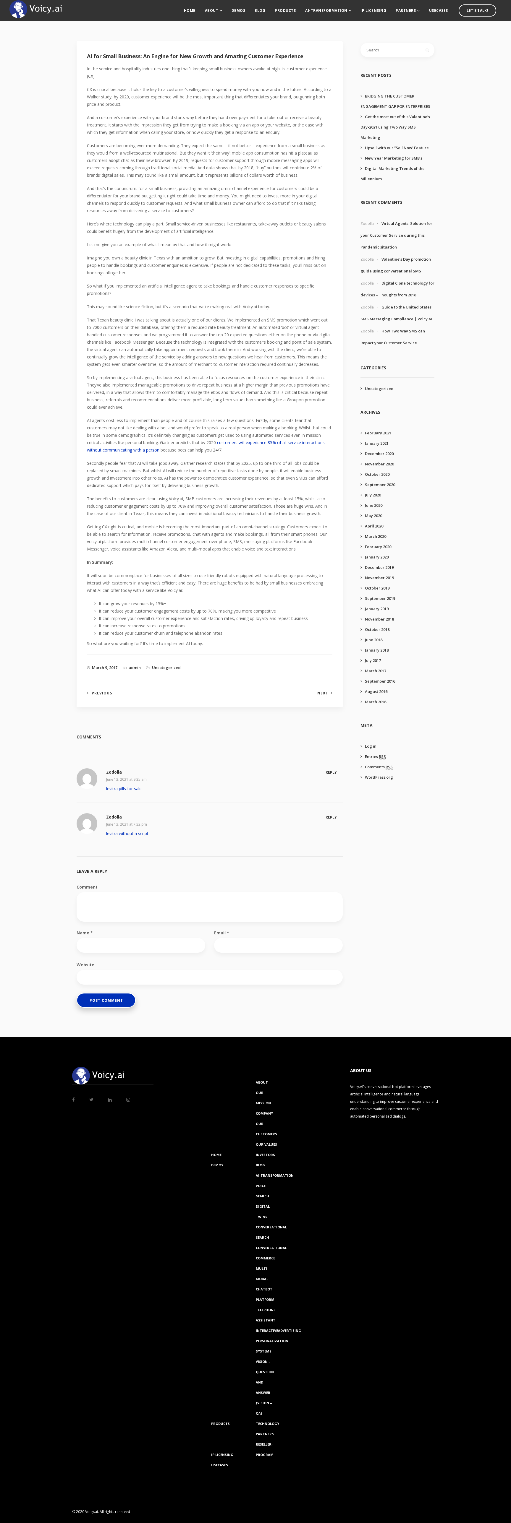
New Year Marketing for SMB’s (393, 158)
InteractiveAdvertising (278, 1330)
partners (406, 10)
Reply (331, 772)
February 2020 (378, 546)
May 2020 (373, 515)
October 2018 (377, 629)
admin (135, 667)
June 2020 (373, 505)
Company (264, 1113)
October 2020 (377, 474)
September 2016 (380, 681)
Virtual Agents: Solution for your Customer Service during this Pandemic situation (396, 235)
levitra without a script (127, 833)
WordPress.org (379, 777)
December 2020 (379, 453)
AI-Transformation (326, 10)
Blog (260, 10)
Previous (102, 693)
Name (85, 933)
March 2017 (375, 670)
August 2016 (376, 691)
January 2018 (377, 650)
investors (265, 1154)
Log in (370, 746)
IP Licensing (373, 10)
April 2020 (374, 526)
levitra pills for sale (124, 788)
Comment (87, 887)
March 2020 (375, 536)
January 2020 (377, 557)
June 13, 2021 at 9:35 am (126, 779)
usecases (438, 10)
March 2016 (375, 701)
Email (221, 933)
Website (85, 964)
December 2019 (379, 567)
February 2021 (378, 433)
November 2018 (379, 619)
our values (266, 1144)
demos (238, 10)
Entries (375, 756)
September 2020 (380, 484)
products (285, 10)
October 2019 (377, 588)
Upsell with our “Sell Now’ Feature (397, 147)
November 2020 (379, 464)
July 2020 (373, 495)
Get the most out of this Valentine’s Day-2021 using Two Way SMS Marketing (395, 127)
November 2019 (379, 577)
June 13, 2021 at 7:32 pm (126, 824)
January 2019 (377, 608)
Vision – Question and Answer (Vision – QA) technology (267, 1392)
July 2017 (373, 660)
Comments (379, 766)
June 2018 (373, 639)
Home (189, 10)
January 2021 (377, 443)
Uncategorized (166, 667)
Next (322, 693)
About (212, 10)
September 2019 (380, 598)
